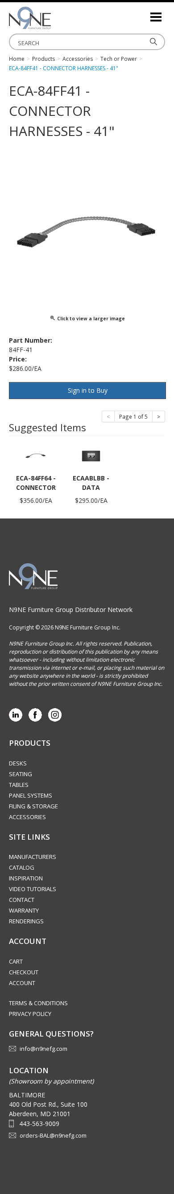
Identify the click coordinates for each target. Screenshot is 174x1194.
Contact (21, 900)
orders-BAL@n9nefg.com (53, 1135)
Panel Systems (30, 795)
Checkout (23, 972)
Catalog (21, 867)
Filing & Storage (33, 806)
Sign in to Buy (88, 390)
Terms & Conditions (38, 1003)
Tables (19, 785)
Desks (18, 763)
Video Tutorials (32, 889)
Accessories (27, 817)
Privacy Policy (30, 1014)
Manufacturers (32, 857)
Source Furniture (53, 18)
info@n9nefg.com (43, 1049)
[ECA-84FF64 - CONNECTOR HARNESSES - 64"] (36, 455)
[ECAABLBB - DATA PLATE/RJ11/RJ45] (91, 455)
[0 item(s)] (143, 13)
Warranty (24, 910)
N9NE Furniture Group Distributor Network (71, 609)
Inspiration (26, 878)
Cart (16, 961)
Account (22, 983)
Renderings (26, 921)
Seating (20, 774)
